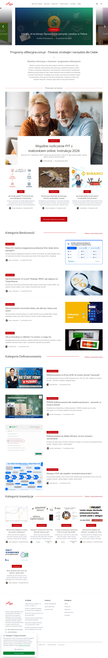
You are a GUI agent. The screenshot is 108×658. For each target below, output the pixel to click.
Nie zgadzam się (19, 649)
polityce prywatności (24, 645)
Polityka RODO (42, 644)
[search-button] (97, 4)
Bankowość (55, 4)
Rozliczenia (47, 4)
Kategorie (68, 600)
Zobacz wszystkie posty (94, 233)
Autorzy (47, 600)
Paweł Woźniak (49, 609)
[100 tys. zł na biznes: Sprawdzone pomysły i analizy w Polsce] (54, 26)
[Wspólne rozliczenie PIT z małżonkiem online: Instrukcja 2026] (54, 128)
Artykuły (28, 600)
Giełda (79, 4)
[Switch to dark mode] (101, 3)
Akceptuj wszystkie (19, 653)
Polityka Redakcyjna (51, 644)
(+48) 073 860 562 (12, 632)
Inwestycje (73, 4)
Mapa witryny (61, 644)
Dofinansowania (64, 4)
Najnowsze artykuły (37, 4)
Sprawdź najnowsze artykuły (54, 219)
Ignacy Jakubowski (49, 606)
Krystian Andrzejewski (50, 603)
